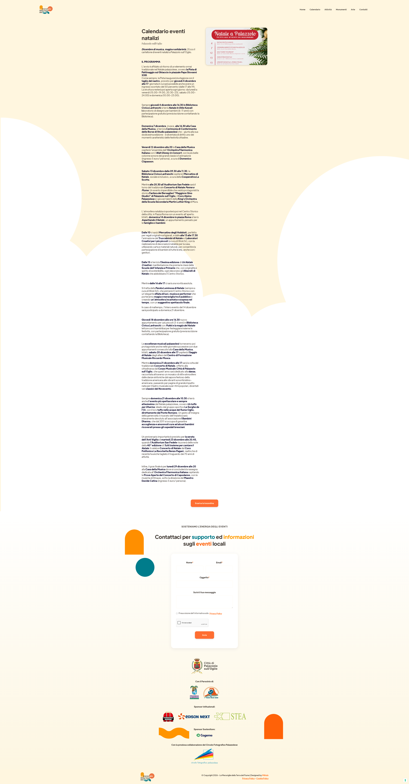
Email (219, 562)
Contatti (363, 9)
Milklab (265, 775)
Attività (328, 9)
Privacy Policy (216, 613)
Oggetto (204, 577)
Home (302, 9)
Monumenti (341, 9)
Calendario (315, 9)
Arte (353, 9)
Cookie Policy (262, 778)
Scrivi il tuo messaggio (204, 592)
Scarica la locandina (204, 503)
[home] (46, 9)
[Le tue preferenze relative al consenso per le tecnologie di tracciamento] (405, 780)
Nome (189, 562)
